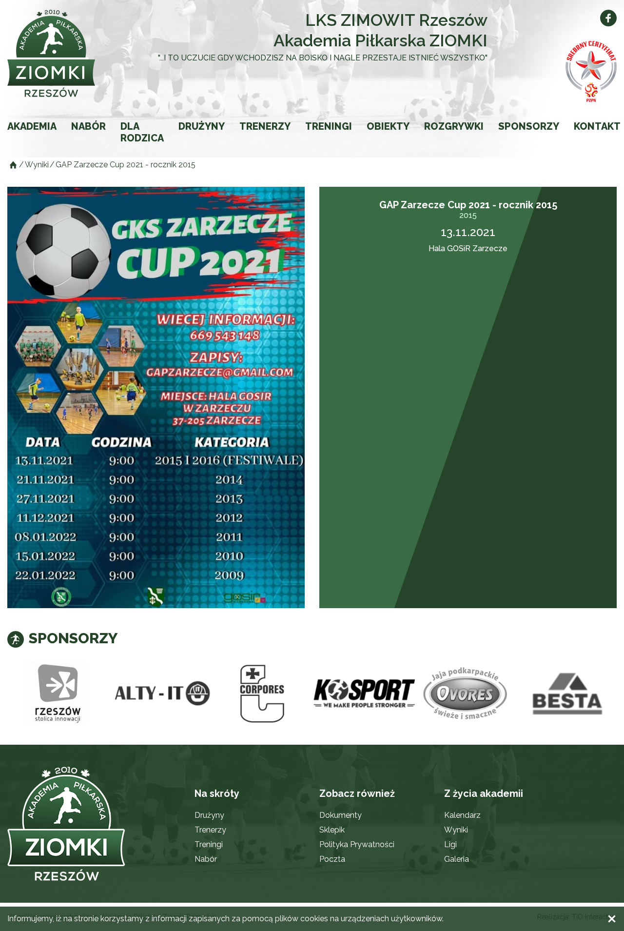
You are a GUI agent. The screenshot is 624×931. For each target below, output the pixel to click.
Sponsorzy (528, 126)
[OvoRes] (466, 694)
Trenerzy (265, 126)
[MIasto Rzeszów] (58, 694)
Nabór (88, 126)
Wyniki (456, 829)
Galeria (456, 859)
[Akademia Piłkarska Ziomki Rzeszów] (68, 53)
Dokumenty (340, 815)
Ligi (450, 844)
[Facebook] (608, 18)
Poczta (332, 859)
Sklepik (332, 829)
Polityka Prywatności (356, 844)
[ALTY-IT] (160, 694)
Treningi (328, 126)
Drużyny (201, 126)
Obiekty (388, 126)
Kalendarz (462, 815)
